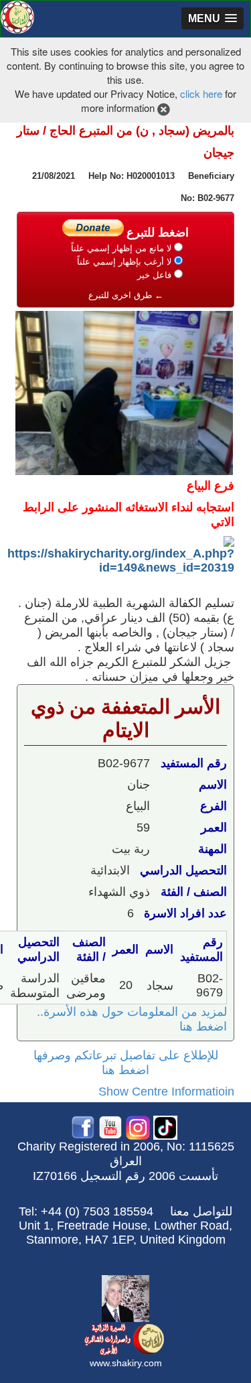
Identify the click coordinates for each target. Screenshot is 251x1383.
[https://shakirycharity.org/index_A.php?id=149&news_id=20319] (120, 554)
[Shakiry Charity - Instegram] (138, 1126)
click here (201, 93)
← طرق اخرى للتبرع (125, 295)
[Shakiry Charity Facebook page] (83, 1126)
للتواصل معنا (201, 1211)
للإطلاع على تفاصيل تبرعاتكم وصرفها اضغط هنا (125, 1063)
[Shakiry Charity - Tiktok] (165, 1126)
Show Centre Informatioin (166, 1091)
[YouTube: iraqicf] (110, 1126)
